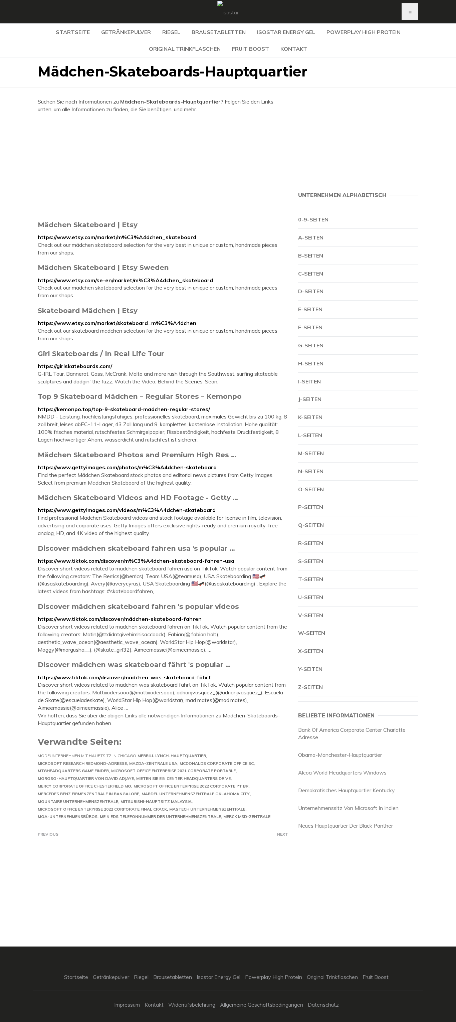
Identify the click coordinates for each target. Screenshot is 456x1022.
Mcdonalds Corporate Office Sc (217, 763)
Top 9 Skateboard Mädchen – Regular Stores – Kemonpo (140, 396)
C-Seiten (310, 273)
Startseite (73, 32)
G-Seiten (310, 345)
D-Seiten (310, 291)
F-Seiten (310, 327)
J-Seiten (309, 399)
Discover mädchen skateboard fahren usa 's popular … (136, 548)
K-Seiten (310, 417)
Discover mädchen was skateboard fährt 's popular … (134, 664)
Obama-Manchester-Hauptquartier (340, 754)
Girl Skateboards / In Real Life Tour (101, 353)
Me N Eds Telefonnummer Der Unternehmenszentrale (160, 816)
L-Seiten (310, 435)
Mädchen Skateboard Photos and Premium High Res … (137, 455)
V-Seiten (310, 615)
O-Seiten (311, 489)
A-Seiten (310, 237)
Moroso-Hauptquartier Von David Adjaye (86, 778)
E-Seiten (310, 309)
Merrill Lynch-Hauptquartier (172, 755)
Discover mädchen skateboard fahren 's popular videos (138, 606)
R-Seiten (310, 543)
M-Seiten (311, 453)
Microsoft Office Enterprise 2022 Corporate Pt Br (191, 786)
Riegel (171, 32)
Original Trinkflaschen (185, 48)
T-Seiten (310, 579)
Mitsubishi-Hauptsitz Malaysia (156, 801)
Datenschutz (323, 1004)
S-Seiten (310, 561)
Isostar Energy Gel (286, 32)
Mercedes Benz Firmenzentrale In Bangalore (88, 793)
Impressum (127, 1004)
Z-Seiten (310, 687)
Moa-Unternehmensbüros (67, 816)
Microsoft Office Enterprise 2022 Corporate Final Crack (102, 809)
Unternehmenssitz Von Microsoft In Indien (348, 808)
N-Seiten (310, 471)
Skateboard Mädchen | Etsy (88, 310)
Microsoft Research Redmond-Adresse (82, 763)
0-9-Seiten (313, 219)
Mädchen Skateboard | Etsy (88, 224)
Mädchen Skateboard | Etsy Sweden (103, 267)
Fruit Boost (250, 48)
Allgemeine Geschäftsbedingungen (261, 1004)
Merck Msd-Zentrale (246, 816)
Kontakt (293, 48)
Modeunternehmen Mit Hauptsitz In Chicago (87, 755)
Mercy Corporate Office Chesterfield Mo (84, 786)
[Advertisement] (163, 166)
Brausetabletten (219, 32)
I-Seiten (309, 381)
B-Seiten (310, 255)
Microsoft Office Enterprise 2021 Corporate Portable (173, 770)
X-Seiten (310, 651)
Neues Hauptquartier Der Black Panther (345, 825)
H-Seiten (310, 363)
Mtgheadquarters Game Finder (73, 770)
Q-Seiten (311, 525)
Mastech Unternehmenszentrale (207, 809)
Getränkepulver (126, 32)
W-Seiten (311, 633)
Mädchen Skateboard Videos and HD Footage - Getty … (138, 497)
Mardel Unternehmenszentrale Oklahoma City (196, 793)
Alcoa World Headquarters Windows (342, 772)
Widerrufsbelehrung (191, 1004)
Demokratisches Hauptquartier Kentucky (346, 790)
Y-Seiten (310, 669)
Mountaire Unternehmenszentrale (78, 801)
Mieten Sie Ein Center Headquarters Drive (183, 778)
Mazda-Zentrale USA (153, 763)
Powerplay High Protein (363, 32)
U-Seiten (310, 597)
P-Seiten (310, 507)
